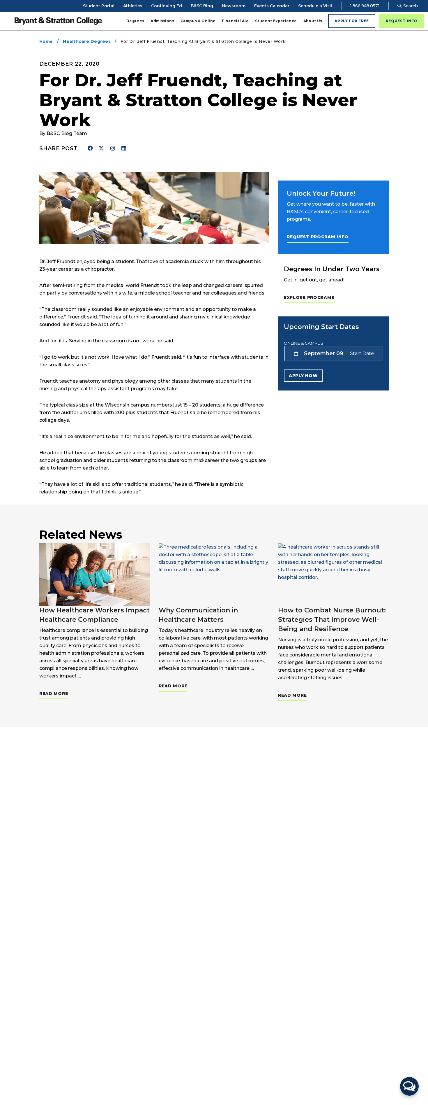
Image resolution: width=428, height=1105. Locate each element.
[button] (409, 1086)
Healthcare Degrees (87, 41)
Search (410, 5)
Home (46, 41)
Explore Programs (309, 297)
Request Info (401, 21)
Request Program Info (318, 236)
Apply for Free (352, 21)
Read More (53, 693)
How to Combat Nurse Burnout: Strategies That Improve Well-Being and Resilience (332, 619)
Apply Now (303, 375)
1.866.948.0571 (365, 5)
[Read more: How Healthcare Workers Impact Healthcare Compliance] (94, 574)
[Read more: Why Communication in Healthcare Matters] (214, 574)
